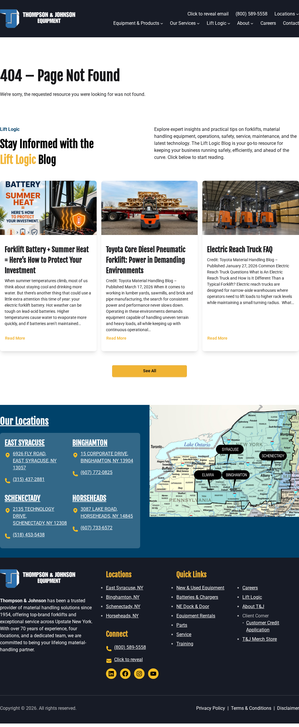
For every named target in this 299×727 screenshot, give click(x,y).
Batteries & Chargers (197, 597)
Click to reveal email (208, 14)
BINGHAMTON (89, 442)
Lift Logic (252, 597)
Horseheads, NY (122, 616)
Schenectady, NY (123, 606)
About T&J (253, 606)
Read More (16, 341)
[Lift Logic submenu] (228, 23)
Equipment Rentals (195, 616)
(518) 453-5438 (29, 535)
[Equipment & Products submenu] (161, 23)
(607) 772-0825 (96, 472)
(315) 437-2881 (29, 479)
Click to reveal (128, 659)
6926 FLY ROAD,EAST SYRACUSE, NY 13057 (35, 460)
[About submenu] (252, 23)
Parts (181, 625)
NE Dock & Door (192, 606)
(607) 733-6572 (96, 528)
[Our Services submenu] (198, 23)
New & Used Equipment (200, 588)
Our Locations (24, 421)
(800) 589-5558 (130, 647)
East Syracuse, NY (124, 588)
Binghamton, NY (123, 597)
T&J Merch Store (259, 639)
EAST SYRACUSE (25, 442)
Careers (250, 588)
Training (184, 644)
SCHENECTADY (22, 498)
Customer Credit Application (262, 626)
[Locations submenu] (297, 14)
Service (183, 634)
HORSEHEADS (89, 498)
